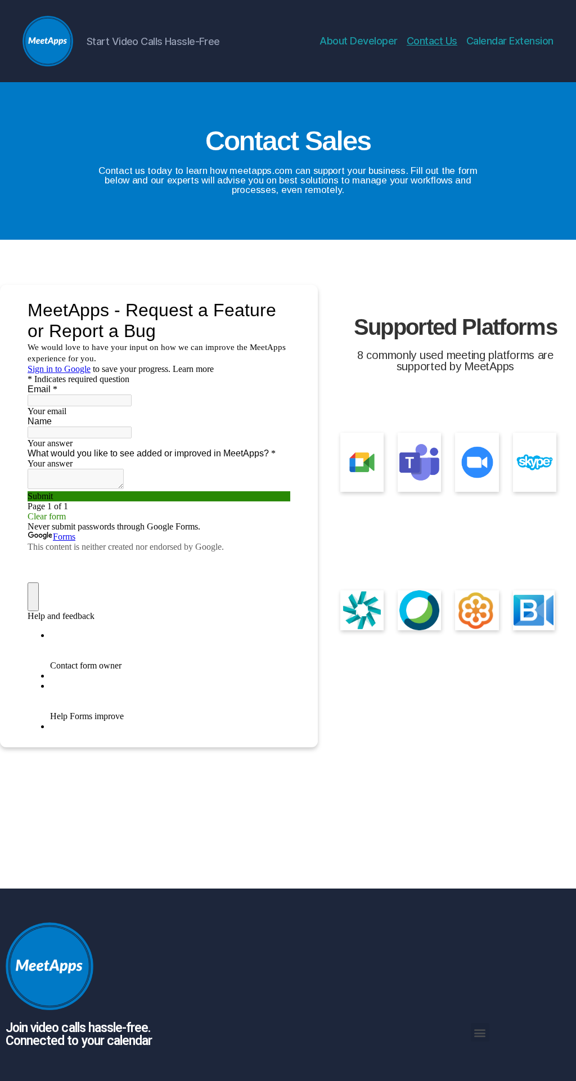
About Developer (359, 41)
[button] (480, 1032)
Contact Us (432, 41)
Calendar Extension (510, 41)
